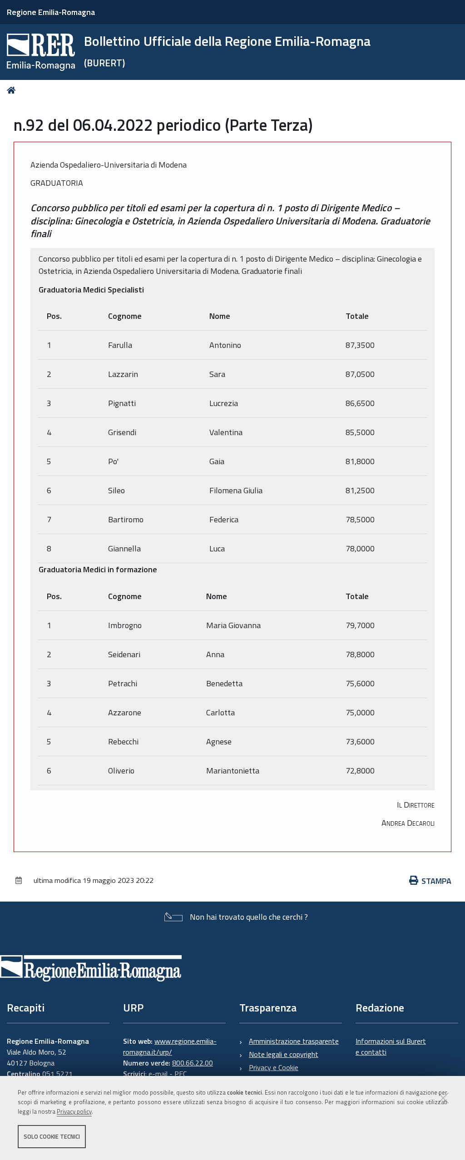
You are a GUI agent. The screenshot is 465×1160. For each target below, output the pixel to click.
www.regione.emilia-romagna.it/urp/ (170, 1046)
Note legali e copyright (283, 1054)
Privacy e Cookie (273, 1067)
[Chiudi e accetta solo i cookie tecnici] (443, 1098)
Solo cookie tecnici (52, 1136)
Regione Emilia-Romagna (51, 12)
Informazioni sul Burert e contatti (391, 1046)
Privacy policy (74, 1111)
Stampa (436, 881)
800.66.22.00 (192, 1062)
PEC (180, 1073)
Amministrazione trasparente (294, 1041)
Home (13, 90)
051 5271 (57, 1073)
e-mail (158, 1073)
